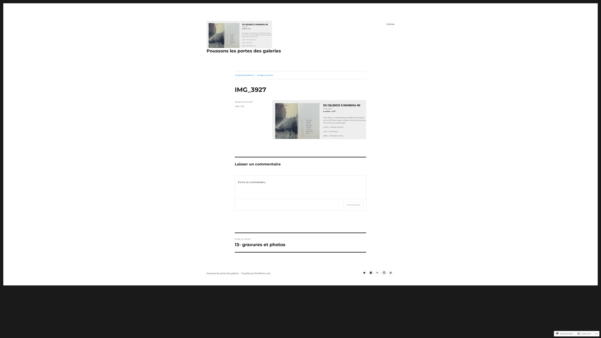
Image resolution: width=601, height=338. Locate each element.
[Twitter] (364, 273)
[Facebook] (371, 273)
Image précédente (244, 75)
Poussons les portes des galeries (244, 51)
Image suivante (265, 75)
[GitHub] (384, 273)
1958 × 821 (239, 106)
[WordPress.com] (390, 273)
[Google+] (377, 273)
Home (390, 24)
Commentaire (353, 204)
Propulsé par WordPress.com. (256, 273)
